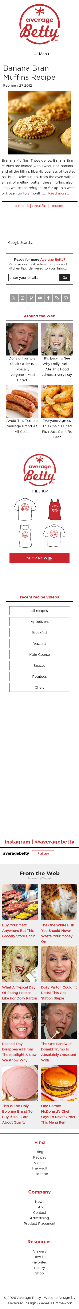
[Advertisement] (37, 763)
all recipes (39, 611)
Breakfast (40, 206)
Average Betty (40, 24)
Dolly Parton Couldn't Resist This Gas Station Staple (59, 992)
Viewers (39, 1251)
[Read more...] (58, 193)
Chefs (39, 687)
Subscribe (39, 1174)
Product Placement (39, 1223)
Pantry (39, 1268)
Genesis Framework (55, 1303)
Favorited (39, 1262)
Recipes (57, 206)
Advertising (39, 1218)
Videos (39, 1163)
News (39, 1201)
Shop (39, 1273)
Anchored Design (21, 1303)
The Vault (39, 1168)
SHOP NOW (37, 558)
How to (39, 1257)
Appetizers (40, 622)
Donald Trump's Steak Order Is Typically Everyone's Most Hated (21, 369)
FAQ (40, 1207)
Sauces (39, 665)
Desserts (39, 643)
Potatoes (39, 676)
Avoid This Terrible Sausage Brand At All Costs (21, 426)
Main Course (39, 654)
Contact (39, 1212)
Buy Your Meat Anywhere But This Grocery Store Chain (18, 930)
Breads (23, 206)
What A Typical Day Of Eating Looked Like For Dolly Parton (19, 992)
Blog (39, 1152)
